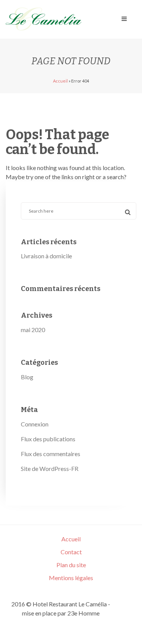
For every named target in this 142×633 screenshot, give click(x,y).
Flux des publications (48, 438)
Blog (27, 376)
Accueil (60, 80)
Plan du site (71, 564)
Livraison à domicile (46, 255)
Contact (71, 551)
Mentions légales (71, 577)
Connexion (34, 424)
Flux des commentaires (50, 453)
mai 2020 (33, 329)
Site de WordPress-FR (49, 468)
